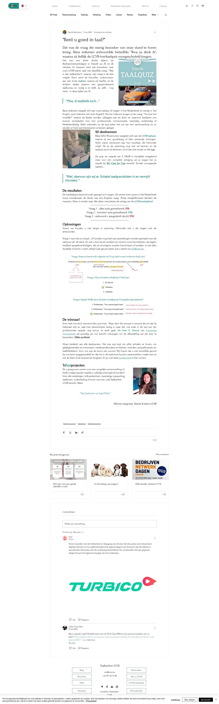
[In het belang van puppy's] (109, 469)
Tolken (108, 15)
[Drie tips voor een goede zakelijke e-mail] (68, 469)
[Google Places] (102, 686)
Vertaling (97, 15)
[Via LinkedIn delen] (76, 432)
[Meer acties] (154, 32)
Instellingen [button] (175, 699)
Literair (119, 15)
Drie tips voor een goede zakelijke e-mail (64, 485)
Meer (154, 15)
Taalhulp (84, 15)
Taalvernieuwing (69, 15)
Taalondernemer (94, 424)
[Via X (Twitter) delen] (70, 432)
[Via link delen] (82, 432)
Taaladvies (142, 15)
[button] (166, 15)
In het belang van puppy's (106, 484)
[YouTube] (202, 5)
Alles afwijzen (189, 699)
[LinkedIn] (186, 5)
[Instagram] (197, 5)
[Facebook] (192, 5)
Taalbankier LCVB (110, 665)
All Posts (53, 15)
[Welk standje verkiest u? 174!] (150, 469)
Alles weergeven (162, 454)
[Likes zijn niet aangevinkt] (70, 619)
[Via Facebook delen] (64, 432)
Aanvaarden (206, 699)
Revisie (130, 15)
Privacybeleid (91, 701)
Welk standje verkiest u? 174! (148, 484)
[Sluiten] (215, 699)
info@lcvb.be (109, 672)
